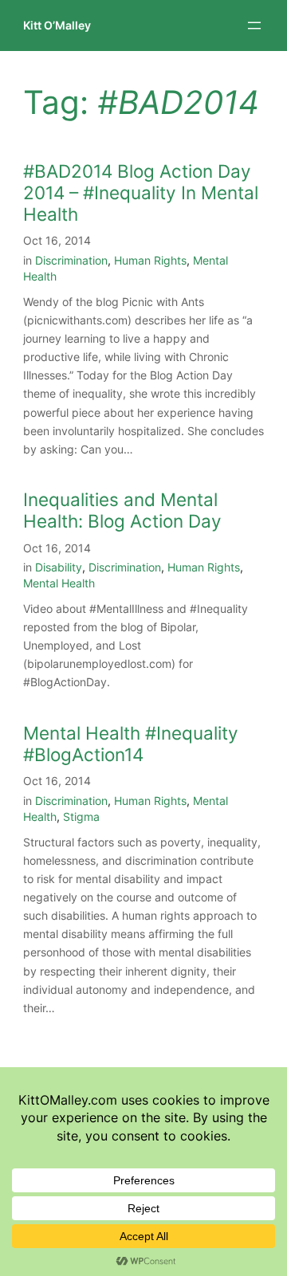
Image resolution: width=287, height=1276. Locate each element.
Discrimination (71, 260)
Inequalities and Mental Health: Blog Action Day (122, 510)
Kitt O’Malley (57, 25)
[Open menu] (254, 25)
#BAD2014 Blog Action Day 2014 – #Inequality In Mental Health (140, 192)
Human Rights (150, 260)
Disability (58, 567)
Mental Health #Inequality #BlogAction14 (130, 743)
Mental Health (59, 583)
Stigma (81, 816)
